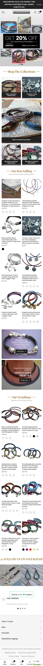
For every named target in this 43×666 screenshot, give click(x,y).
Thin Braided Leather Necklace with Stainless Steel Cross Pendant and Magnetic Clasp (31, 203)
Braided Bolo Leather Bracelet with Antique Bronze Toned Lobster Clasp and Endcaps (9, 466)
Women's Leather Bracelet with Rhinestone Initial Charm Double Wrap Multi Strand (31, 503)
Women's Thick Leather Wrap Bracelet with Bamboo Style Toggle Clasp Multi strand (30, 541)
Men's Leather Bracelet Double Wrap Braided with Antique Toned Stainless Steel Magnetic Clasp (11, 429)
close (39, 4)
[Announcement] (19, 4)
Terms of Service (27, 656)
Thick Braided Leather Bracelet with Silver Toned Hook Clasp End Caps (31, 428)
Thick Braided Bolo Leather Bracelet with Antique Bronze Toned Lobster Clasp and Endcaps (31, 466)
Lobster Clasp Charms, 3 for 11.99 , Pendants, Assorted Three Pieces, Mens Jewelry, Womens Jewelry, (31, 241)
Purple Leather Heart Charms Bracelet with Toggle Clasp (9, 314)
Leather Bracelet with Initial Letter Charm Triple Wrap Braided (11, 503)
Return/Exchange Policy (27, 653)
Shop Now (20, 351)
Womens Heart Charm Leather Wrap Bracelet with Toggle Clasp (10, 277)
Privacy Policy (14, 656)
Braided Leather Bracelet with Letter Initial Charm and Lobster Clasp (31, 314)
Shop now (24, 380)
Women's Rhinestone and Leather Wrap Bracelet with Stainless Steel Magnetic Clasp (11, 541)
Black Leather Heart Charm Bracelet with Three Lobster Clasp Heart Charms (11, 240)
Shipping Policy (10, 653)
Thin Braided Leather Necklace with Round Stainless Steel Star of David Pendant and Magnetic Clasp (30, 278)
